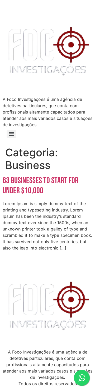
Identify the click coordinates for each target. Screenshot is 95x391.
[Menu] (11, 134)
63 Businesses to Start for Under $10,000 (40, 186)
